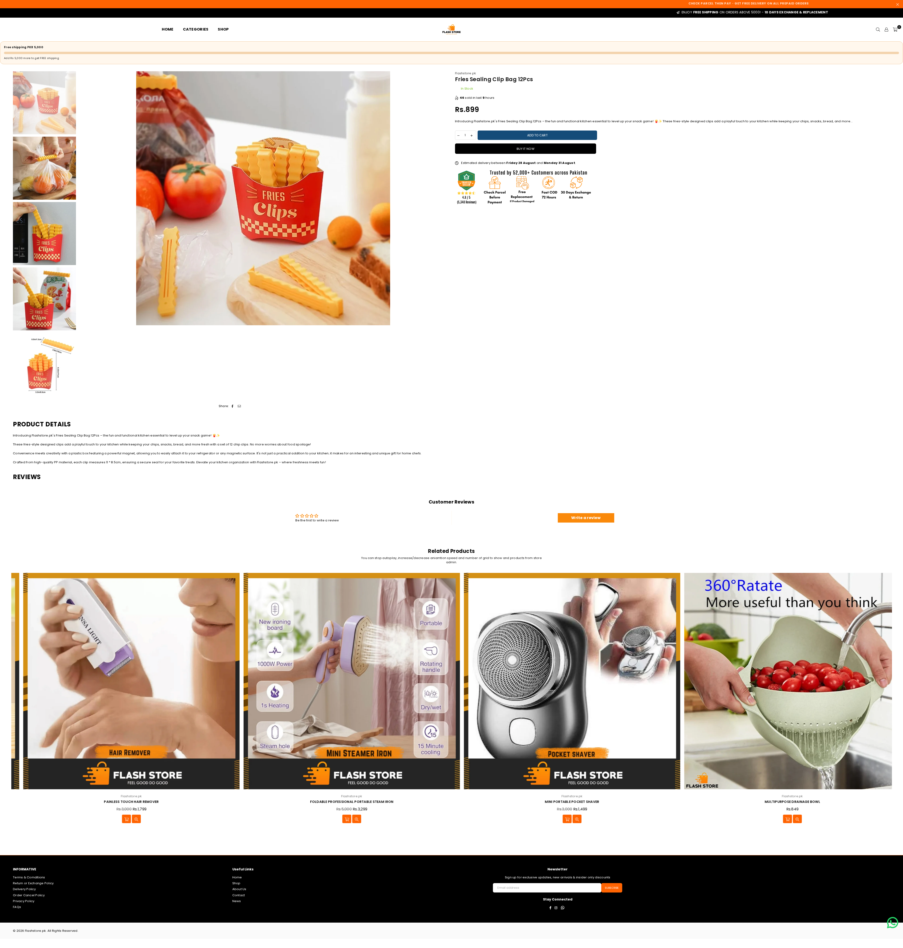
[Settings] (886, 29)
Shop (236, 883)
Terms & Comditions (29, 877)
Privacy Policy (24, 901)
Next (444, 198)
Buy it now (526, 149)
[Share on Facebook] (232, 406)
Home (237, 877)
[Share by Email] (239, 406)
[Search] (878, 29)
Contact (238, 895)
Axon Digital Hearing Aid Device (782, 802)
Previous (82, 198)
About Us (239, 889)
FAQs (17, 907)
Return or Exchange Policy (33, 883)
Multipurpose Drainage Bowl (562, 802)
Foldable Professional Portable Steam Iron (121, 802)
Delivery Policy (24, 889)
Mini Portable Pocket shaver (341, 802)
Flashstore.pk (465, 73)
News (236, 901)
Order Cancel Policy (29, 895)
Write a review (586, 517)
